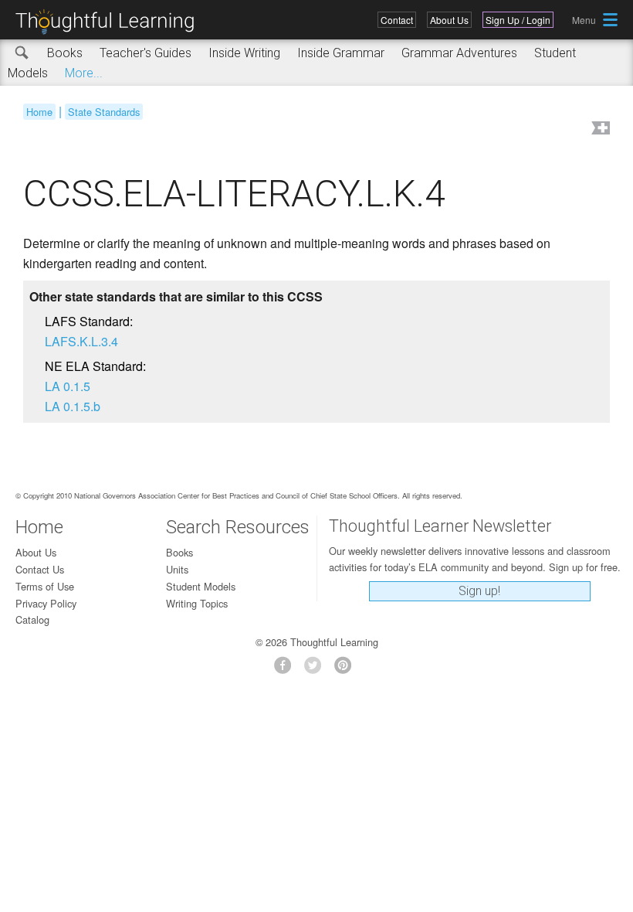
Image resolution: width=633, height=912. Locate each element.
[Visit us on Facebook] (286, 669)
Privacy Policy (45, 603)
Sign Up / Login (518, 19)
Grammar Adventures (459, 53)
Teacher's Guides (145, 53)
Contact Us (39, 569)
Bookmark (599, 129)
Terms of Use (44, 586)
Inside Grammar (340, 53)
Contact (397, 19)
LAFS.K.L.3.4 (81, 341)
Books (65, 53)
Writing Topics (197, 603)
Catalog (32, 619)
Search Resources (238, 527)
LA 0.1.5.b (72, 406)
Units (177, 569)
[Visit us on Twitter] (316, 669)
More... (84, 73)
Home (39, 111)
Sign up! (479, 591)
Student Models (200, 586)
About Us (449, 19)
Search (22, 53)
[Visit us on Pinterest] (347, 669)
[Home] (110, 22)
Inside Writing (244, 53)
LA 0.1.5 (67, 386)
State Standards (104, 111)
